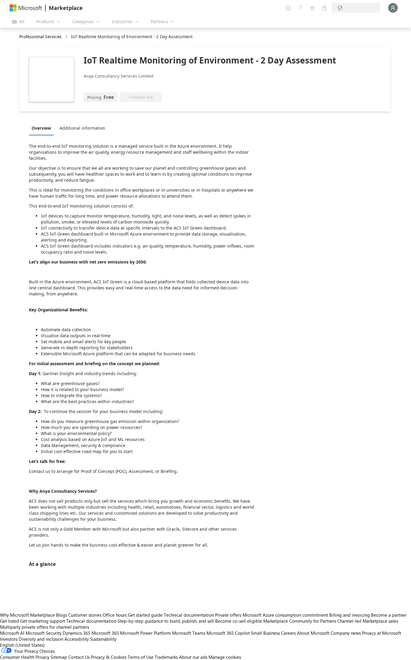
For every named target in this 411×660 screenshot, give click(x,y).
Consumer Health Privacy (24, 657)
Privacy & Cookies (108, 657)
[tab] (43, 127)
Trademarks (166, 657)
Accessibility (76, 639)
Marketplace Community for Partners (299, 621)
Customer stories (84, 615)
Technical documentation (189, 615)
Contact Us (79, 657)
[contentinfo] (67, 37)
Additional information (82, 128)
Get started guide (145, 615)
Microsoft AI (12, 633)
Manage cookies (225, 657)
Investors (8, 639)
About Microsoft (313, 633)
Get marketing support (42, 621)
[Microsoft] (26, 8)
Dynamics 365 (76, 633)
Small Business (265, 633)
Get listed (9, 621)
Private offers (228, 615)
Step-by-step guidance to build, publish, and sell (166, 621)
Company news (346, 633)
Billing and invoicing (349, 615)
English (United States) (22, 645)
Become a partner (388, 615)
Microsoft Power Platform (145, 633)
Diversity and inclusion (41, 639)
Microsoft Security (43, 633)
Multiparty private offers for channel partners (44, 627)
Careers (288, 633)
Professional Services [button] (40, 36)
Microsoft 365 (105, 633)
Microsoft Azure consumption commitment (286, 615)
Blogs (61, 615)
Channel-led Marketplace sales (367, 621)
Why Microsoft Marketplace (27, 615)
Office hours (115, 615)
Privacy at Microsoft (381, 633)
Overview (41, 128)
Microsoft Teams (188, 633)
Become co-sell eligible (238, 621)
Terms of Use (140, 657)
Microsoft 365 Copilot (228, 633)
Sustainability (103, 639)
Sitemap (59, 657)
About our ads (193, 657)
